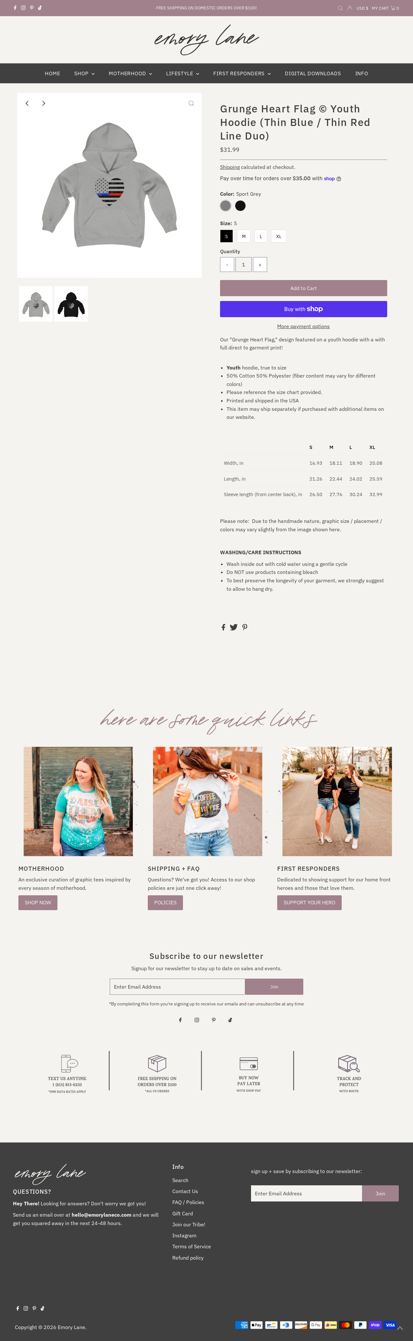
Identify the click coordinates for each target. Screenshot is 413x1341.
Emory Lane (71, 1327)
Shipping (230, 167)
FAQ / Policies (188, 1202)
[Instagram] (23, 8)
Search (180, 1180)
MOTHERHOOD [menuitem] (128, 73)
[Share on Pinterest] (244, 628)
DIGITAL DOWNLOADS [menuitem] (313, 73)
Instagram (184, 1235)
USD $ (362, 8)
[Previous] (27, 103)
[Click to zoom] (191, 103)
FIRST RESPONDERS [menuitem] (239, 73)
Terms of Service (191, 1246)
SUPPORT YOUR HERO (309, 902)
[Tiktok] (39, 8)
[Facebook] (15, 8)
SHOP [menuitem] (82, 73)
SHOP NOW (38, 902)
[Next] (43, 103)
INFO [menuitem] (361, 73)
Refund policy (188, 1257)
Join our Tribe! (189, 1224)
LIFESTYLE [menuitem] (180, 73)
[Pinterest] (31, 8)
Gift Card (182, 1213)
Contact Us (185, 1191)
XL (278, 236)
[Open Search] (340, 8)
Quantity (230, 251)
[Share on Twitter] (234, 628)
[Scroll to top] (400, 1328)
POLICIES (165, 902)
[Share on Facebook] (224, 628)
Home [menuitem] (52, 73)
